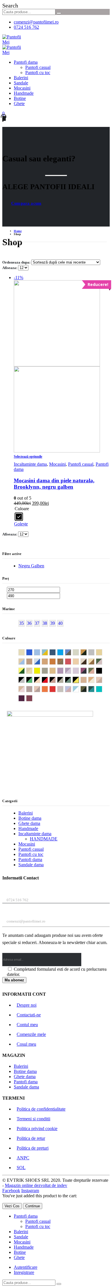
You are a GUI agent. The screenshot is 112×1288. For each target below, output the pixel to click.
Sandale (21, 82)
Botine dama (29, 818)
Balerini (21, 77)
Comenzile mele (31, 1034)
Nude (86, 679)
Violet (24, 697)
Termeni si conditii (33, 1118)
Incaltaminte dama (30, 464)
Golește (21, 523)
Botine (20, 98)
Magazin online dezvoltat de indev (36, 1185)
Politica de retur (31, 1138)
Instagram (30, 1190)
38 (45, 623)
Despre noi (26, 1005)
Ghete (19, 103)
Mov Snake (86, 670)
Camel (55, 661)
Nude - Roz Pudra (24, 688)
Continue (32, 1206)
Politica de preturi (33, 1148)
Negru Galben (31, 565)
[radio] (18, 516)
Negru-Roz (55, 679)
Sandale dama (31, 864)
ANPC (23, 1157)
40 (60, 623)
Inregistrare (24, 1272)
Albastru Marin (55, 651)
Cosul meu (26, 1044)
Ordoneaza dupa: (16, 262)
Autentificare (25, 1267)
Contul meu (27, 1024)
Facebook (11, 1190)
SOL (21, 1167)
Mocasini (22, 88)
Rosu (55, 688)
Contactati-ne (29, 1014)
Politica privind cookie (37, 1128)
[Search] (59, 13)
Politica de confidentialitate (41, 1109)
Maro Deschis (55, 670)
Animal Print (86, 651)
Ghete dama (29, 823)
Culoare (22, 508)
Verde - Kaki (86, 688)
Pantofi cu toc (37, 72)
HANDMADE (43, 838)
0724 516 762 (26, 27)
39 (52, 623)
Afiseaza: (10, 268)
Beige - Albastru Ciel (24, 661)
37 (37, 623)
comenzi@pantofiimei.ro (36, 22)
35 (21, 623)
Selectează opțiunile (28, 457)
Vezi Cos (12, 1206)
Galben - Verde (24, 670)
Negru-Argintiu (24, 679)
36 (29, 623)
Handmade (24, 93)
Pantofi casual (38, 67)
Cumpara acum (26, 203)
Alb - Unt (24, 651)
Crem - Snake (86, 661)
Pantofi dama (26, 62)
